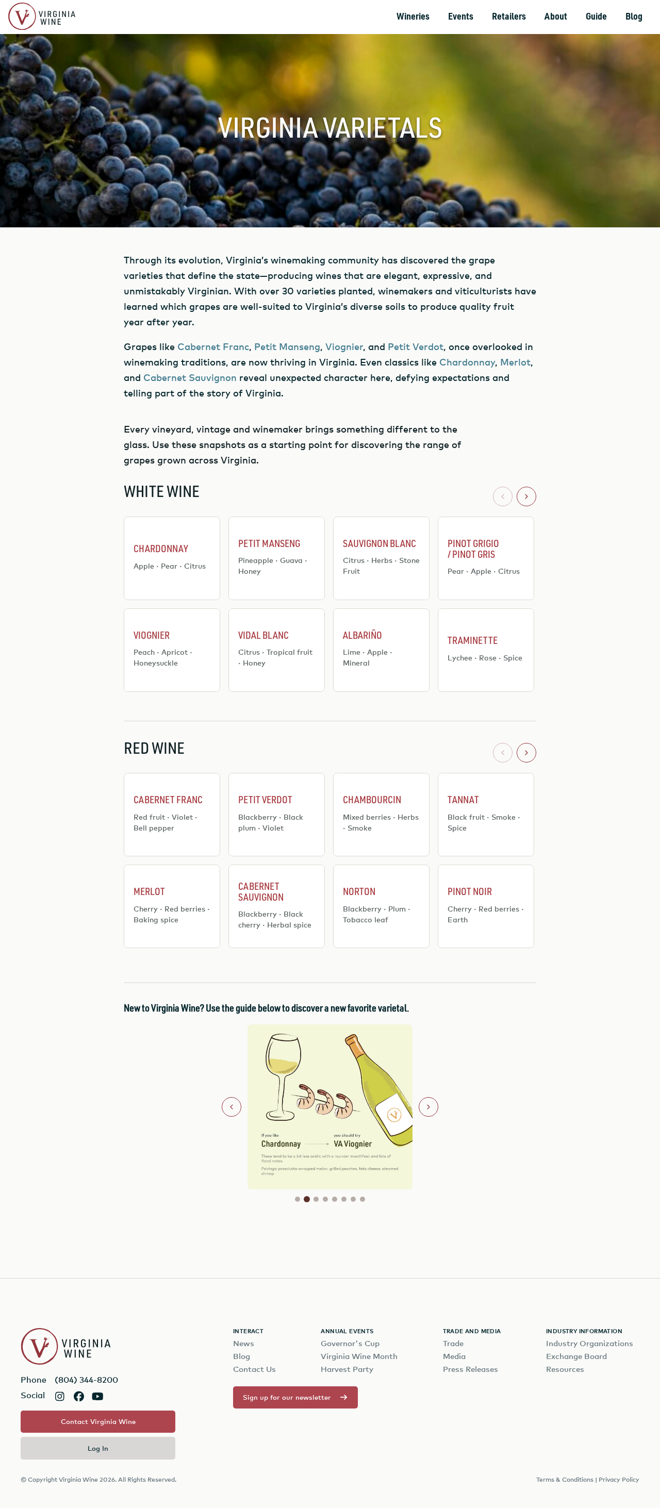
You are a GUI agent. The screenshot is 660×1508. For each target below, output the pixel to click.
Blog (633, 17)
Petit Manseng (287, 346)
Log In (98, 1448)
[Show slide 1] (297, 1199)
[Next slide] (428, 1107)
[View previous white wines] (503, 496)
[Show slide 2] (306, 1199)
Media (454, 1356)
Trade (453, 1343)
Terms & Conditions (564, 1479)
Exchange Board (576, 1356)
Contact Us (254, 1369)
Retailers (509, 17)
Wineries (413, 17)
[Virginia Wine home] (41, 17)
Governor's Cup (350, 1343)
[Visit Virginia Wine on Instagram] (59, 1396)
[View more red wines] (526, 753)
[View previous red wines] (503, 753)
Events (460, 17)
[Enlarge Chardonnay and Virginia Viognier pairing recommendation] (276, 1106)
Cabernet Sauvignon (190, 377)
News (243, 1343)
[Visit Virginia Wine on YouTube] (97, 1396)
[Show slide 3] (316, 1199)
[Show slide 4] (325, 1199)
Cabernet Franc (213, 346)
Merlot (515, 362)
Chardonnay (467, 362)
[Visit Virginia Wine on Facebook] (78, 1396)
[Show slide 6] (343, 1199)
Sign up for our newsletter (287, 1397)
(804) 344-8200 (86, 1379)
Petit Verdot (415, 346)
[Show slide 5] (334, 1199)
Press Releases (470, 1369)
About (555, 17)
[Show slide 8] (362, 1199)
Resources (565, 1369)
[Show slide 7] (353, 1199)
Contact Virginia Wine (98, 1421)
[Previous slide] (231, 1107)
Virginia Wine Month (359, 1356)
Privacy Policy (619, 1479)
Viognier (344, 346)
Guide (596, 17)
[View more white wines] (526, 496)
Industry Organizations (589, 1343)
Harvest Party (347, 1369)
